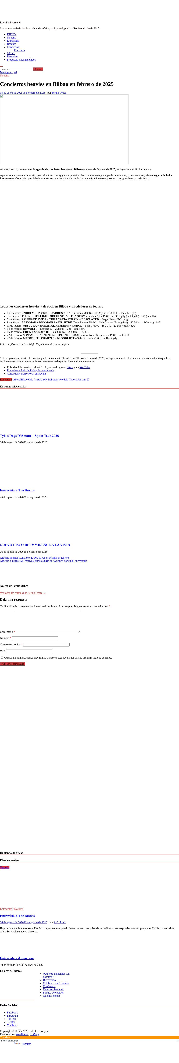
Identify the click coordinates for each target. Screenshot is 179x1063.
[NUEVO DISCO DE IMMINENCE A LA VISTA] (30, 538)
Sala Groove (70, 379)
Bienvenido (49, 979)
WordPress (22, 1034)
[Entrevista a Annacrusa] (12, 951)
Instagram (12, 1015)
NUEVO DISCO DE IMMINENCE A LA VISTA (35, 545)
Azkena (16, 379)
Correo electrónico (11, 644)
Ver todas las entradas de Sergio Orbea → (23, 592)
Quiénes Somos (51, 995)
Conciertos (13, 47)
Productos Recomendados (21, 59)
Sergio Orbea (59, 92)
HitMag (34, 1034)
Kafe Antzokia (36, 379)
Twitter (11, 1021)
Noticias (11, 37)
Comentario (7, 631)
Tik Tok (11, 1018)
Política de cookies (53, 992)
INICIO (11, 34)
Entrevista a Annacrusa (17, 958)
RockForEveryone (10, 22)
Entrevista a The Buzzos (17, 490)
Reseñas (11, 43)
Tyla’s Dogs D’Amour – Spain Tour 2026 (29, 436)
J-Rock (11, 53)
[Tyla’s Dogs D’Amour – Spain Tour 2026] (30, 428)
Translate (26, 1043)
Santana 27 (83, 379)
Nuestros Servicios (53, 989)
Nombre (5, 638)
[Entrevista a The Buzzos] (30, 483)
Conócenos (49, 986)
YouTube (85, 367)
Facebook (12, 1012)
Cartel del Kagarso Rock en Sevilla (26, 373)
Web (2, 650)
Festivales (19, 50)
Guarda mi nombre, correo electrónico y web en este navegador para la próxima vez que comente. (58, 657)
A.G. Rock (60, 922)
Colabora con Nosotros (56, 983)
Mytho (47, 379)
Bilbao (24, 379)
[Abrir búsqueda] (1, 66)
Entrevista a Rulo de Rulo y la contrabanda (30, 370)
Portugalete (57, 379)
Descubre (12, 56)
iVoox (70, 367)
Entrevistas (13, 40)
